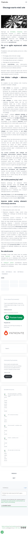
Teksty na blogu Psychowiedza (9, 526)
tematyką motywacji (16, 31)
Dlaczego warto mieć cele (14, 7)
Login (25, 487)
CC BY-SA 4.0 (17, 527)
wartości (7, 256)
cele (15, 271)
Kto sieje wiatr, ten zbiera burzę (14, 450)
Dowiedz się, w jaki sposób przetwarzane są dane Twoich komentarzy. (13, 501)
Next (14, 478)
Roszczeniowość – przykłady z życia (15, 425)
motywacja (20, 271)
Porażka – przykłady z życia (13, 438)
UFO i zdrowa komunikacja (13, 414)
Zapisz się (8, 376)
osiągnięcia (5, 273)
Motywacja (9, 271)
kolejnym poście (9, 262)
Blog (3, 271)
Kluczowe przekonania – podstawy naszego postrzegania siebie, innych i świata (15, 395)
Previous (14, 473)
